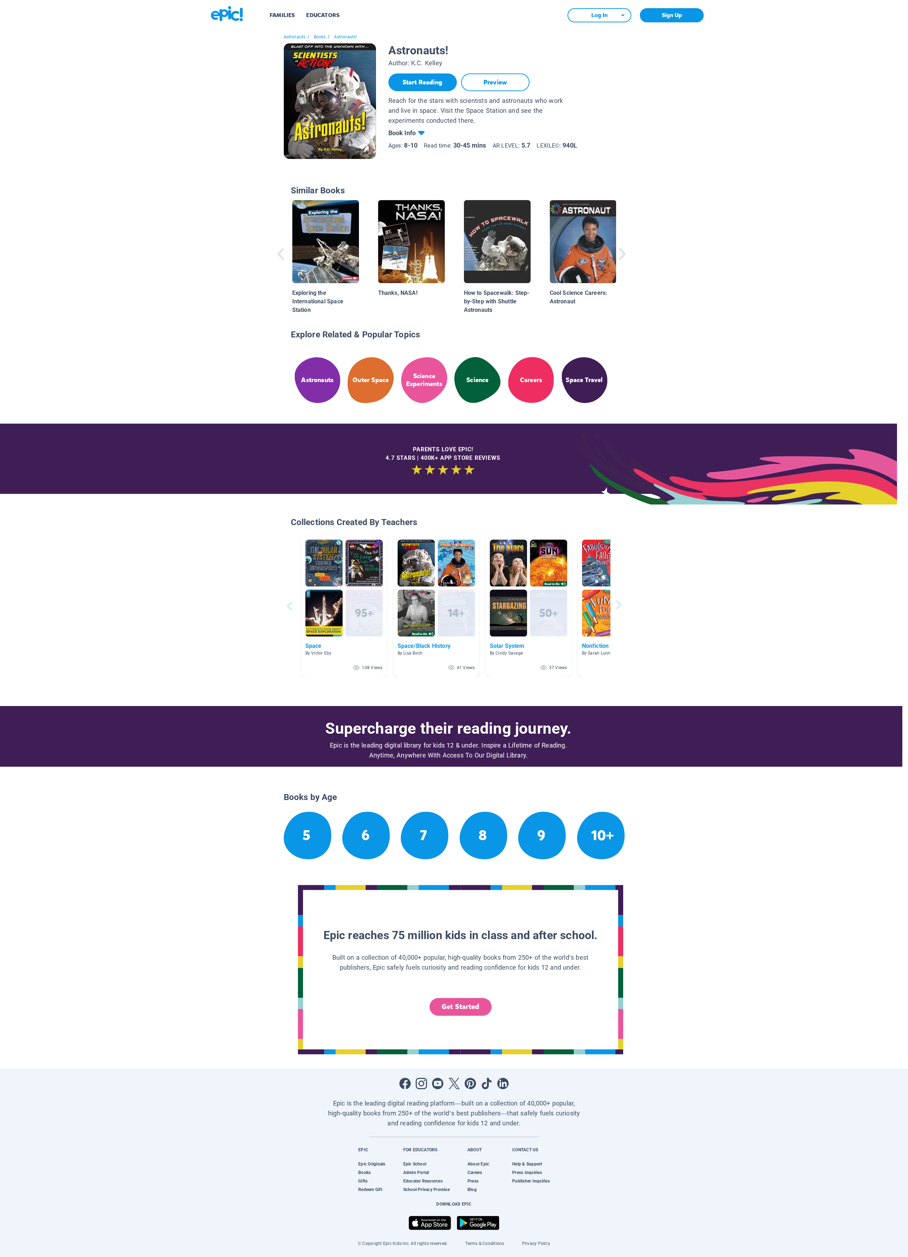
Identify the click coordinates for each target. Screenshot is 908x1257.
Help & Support (527, 1164)
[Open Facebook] (405, 1083)
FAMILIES (282, 15)
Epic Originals (371, 1164)
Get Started (460, 1006)
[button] (344, 606)
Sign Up (672, 15)
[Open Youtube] (437, 1083)
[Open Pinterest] (470, 1083)
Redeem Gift (370, 1189)
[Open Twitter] (454, 1083)
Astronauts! (346, 36)
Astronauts (295, 36)
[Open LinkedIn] (503, 1083)
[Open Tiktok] (486, 1083)
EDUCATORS (322, 15)
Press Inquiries (527, 1172)
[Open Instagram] (421, 1083)
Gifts (362, 1181)
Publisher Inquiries (531, 1181)
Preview (495, 82)
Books (320, 36)
